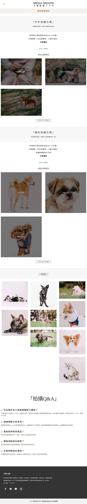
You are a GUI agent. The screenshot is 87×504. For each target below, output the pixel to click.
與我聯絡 (43, 274)
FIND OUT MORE (43, 120)
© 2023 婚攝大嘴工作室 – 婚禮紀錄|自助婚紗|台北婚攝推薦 (43, 501)
